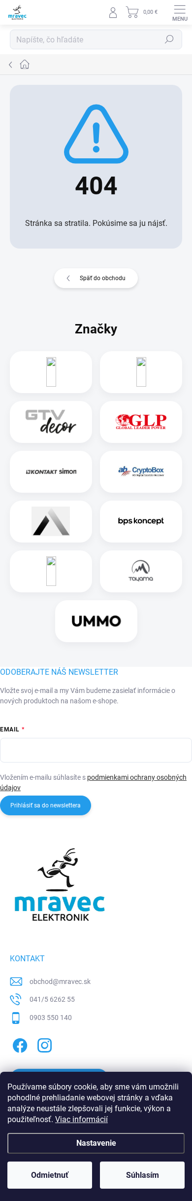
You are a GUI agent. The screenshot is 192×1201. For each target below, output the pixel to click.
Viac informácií (81, 1119)
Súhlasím (142, 1175)
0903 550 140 (51, 1017)
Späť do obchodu (103, 278)
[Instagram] (43, 1044)
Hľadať (169, 39)
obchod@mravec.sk (60, 981)
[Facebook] (18, 1044)
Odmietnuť (49, 1175)
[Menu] (179, 12)
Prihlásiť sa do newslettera (45, 805)
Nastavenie (96, 1143)
